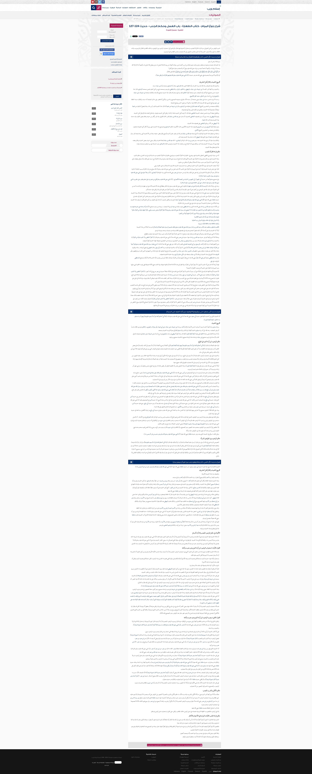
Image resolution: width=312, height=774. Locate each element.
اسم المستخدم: (112, 31)
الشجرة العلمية (116, 15)
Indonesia (188, 2)
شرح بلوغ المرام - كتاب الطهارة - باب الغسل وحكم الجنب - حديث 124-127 (174, 26)
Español (213, 2)
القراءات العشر (127, 15)
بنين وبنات (105, 7)
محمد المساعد (119, 136)
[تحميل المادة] (168, 42)
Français (200, 2)
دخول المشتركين (107, 40)
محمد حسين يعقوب (118, 110)
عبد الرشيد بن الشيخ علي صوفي (116, 126)
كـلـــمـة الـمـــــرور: (112, 36)
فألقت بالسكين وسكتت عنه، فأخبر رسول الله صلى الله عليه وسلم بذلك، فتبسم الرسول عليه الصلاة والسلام (186, 227)
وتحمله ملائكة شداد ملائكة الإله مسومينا (208, 223)
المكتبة (118, 7)
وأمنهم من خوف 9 (115, 83)
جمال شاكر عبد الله (118, 115)
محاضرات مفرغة (216, 763)
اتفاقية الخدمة (101, 762)
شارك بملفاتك (96, 15)
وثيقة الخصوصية (109, 762)
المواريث (112, 7)
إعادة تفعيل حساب (116, 65)
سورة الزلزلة (119, 118)
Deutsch (207, 2)
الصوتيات (125, 7)
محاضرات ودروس (216, 760)
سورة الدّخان (119, 123)
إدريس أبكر (119, 131)
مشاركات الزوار (135, 757)
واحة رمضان (185, 760)
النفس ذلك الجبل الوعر (116, 108)
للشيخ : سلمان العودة (174, 30)
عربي (218, 2)
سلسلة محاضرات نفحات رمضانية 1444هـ (109, 87)
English (194, 2)
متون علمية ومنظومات (198, 760)
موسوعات (152, 7)
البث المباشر (106, 15)
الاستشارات (132, 7)
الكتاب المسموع (216, 768)
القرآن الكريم (146, 15)
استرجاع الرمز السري (116, 59)
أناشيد (203, 757)
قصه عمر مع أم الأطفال (116, 129)
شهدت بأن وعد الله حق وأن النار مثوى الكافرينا (206, 217)
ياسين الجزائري (119, 120)
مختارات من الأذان (200, 763)
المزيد (117, 96)
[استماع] (171, 42)
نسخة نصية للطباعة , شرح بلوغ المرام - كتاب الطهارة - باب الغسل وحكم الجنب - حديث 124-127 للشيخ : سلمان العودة (173, 745)
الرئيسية (158, 7)
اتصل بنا (94, 762)
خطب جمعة (217, 765)
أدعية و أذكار (201, 765)
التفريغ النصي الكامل (178, 42)
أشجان (120, 134)
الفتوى (139, 7)
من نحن (106, 765)
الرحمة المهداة (184, 757)
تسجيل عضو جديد (116, 62)
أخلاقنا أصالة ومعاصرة (114, 79)
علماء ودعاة (136, 15)
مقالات (145, 7)
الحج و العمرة (184, 763)
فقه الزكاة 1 (119, 113)
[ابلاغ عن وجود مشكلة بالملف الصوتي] (165, 42)
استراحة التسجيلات (199, 768)
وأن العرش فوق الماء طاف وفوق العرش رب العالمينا (205, 220)
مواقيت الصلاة (151, 760)
